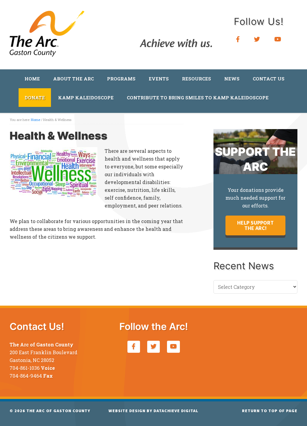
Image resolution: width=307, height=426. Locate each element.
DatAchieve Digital (176, 410)
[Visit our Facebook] (238, 39)
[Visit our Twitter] (257, 39)
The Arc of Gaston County (47, 32)
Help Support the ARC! (255, 225)
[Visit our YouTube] (278, 39)
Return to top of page (269, 410)
